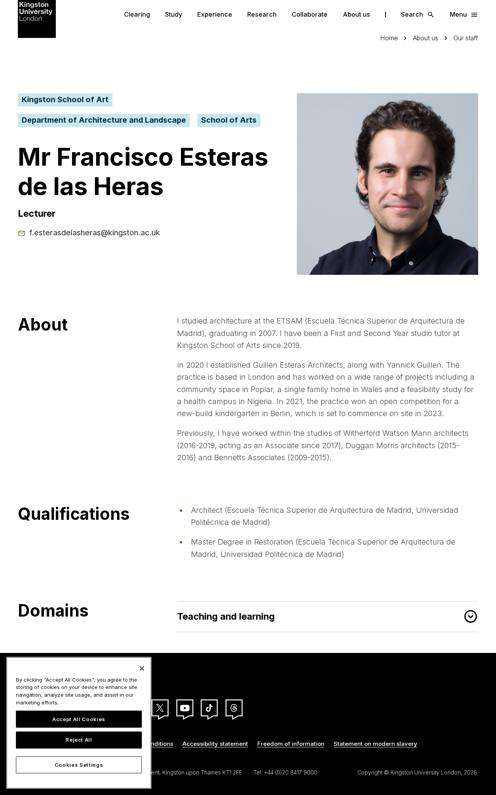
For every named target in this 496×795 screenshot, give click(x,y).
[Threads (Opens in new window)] (234, 707)
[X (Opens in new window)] (160, 707)
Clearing (137, 14)
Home (389, 38)
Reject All (78, 740)
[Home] (37, 18)
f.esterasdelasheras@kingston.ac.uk (94, 232)
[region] (79, 723)
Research (262, 14)
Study (173, 14)
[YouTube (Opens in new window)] (184, 707)
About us (356, 14)
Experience (214, 14)
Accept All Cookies (78, 719)
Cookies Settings (79, 765)
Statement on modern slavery (375, 743)
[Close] (141, 668)
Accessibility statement (215, 743)
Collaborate (309, 14)
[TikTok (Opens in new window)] (209, 707)
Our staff (465, 38)
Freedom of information (290, 743)
